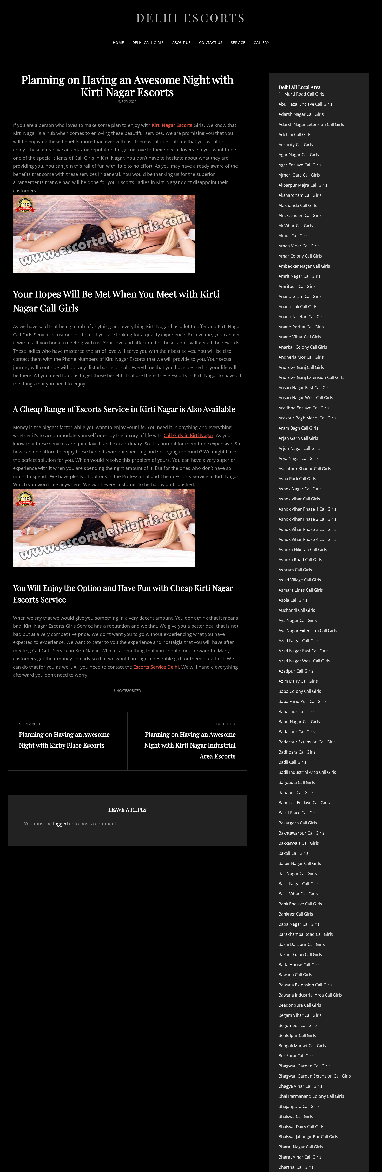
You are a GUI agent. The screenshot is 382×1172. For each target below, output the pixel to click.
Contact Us (210, 42)
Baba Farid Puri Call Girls (303, 701)
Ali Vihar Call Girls (296, 225)
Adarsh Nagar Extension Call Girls (311, 124)
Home (118, 42)
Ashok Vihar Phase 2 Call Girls (308, 519)
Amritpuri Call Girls (297, 286)
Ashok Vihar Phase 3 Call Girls (308, 529)
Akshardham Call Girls (300, 195)
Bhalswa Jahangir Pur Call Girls (308, 1137)
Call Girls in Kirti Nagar (188, 435)
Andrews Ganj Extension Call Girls (311, 377)
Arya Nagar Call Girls (299, 458)
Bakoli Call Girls (293, 853)
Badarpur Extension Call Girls (307, 742)
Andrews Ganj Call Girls (301, 367)
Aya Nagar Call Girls (298, 620)
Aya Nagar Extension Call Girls (308, 630)
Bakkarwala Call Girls (299, 843)
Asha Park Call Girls (297, 479)
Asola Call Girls (293, 600)
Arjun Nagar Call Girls (299, 448)
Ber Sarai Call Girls (296, 1056)
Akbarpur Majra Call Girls (303, 185)
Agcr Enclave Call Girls (300, 165)
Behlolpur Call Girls (297, 1035)
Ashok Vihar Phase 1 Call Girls (308, 509)
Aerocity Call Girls (296, 144)
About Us (181, 42)
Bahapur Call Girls (296, 792)
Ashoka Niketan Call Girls (303, 549)
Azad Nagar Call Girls (299, 640)
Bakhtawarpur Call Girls (302, 833)
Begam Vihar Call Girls (300, 1015)
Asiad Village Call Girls (300, 580)
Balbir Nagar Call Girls (300, 863)
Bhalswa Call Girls (296, 1116)
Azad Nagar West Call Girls (304, 661)
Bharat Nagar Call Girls (301, 1147)
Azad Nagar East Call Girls (304, 651)
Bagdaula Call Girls (297, 782)
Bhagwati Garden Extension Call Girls (315, 1076)
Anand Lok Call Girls (298, 306)
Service (238, 42)
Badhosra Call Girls (297, 752)
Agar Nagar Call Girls (299, 155)
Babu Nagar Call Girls (299, 721)
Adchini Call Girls (295, 134)
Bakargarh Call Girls (298, 823)
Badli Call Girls (292, 762)
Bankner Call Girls (296, 914)
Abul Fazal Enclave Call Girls (305, 104)
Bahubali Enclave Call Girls (304, 802)
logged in (63, 824)
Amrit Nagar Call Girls (300, 276)
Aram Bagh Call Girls (298, 428)
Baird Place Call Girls (299, 813)
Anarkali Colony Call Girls (303, 347)
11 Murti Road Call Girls (301, 94)
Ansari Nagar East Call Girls (305, 387)
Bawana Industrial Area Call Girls (310, 995)
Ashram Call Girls (295, 570)
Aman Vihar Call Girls (299, 246)
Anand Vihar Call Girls (300, 337)
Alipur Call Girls (293, 236)
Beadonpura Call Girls (300, 1005)
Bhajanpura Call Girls (299, 1106)
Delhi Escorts (191, 17)
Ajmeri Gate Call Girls (299, 175)
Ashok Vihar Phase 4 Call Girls (308, 539)
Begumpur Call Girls (298, 1025)
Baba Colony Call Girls (300, 691)
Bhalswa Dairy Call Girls (301, 1126)
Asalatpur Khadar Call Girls (305, 468)
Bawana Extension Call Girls (305, 985)
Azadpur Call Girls (296, 671)
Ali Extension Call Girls (300, 215)
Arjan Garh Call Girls (298, 438)
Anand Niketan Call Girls (302, 317)
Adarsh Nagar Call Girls (301, 114)
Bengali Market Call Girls (302, 1045)
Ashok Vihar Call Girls (299, 499)
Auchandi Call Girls (297, 610)
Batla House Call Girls (299, 964)
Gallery (261, 42)
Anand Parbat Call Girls (301, 327)
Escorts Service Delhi (156, 667)
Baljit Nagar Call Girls (299, 883)
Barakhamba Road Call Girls (306, 934)
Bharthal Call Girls (296, 1167)
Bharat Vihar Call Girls (300, 1157)
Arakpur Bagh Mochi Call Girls (308, 418)
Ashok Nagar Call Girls (300, 489)
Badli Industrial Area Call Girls (307, 772)
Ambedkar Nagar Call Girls (304, 266)
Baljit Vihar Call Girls (298, 894)
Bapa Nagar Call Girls (299, 924)
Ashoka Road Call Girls (300, 560)
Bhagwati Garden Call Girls (305, 1066)
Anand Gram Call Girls (300, 296)
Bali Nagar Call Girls (298, 873)
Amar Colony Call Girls (300, 256)
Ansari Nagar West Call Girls (306, 398)
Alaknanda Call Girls (298, 205)
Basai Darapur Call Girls (302, 944)
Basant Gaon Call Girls (300, 954)
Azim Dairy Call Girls (298, 681)
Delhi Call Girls (148, 42)
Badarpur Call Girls (297, 732)
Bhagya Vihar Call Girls (300, 1086)
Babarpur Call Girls (297, 711)
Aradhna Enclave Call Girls (304, 408)
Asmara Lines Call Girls (301, 590)
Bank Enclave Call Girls (300, 904)
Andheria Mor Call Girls (301, 357)
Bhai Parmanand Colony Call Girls (311, 1096)
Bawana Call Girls (295, 975)
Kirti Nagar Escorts (172, 125)
